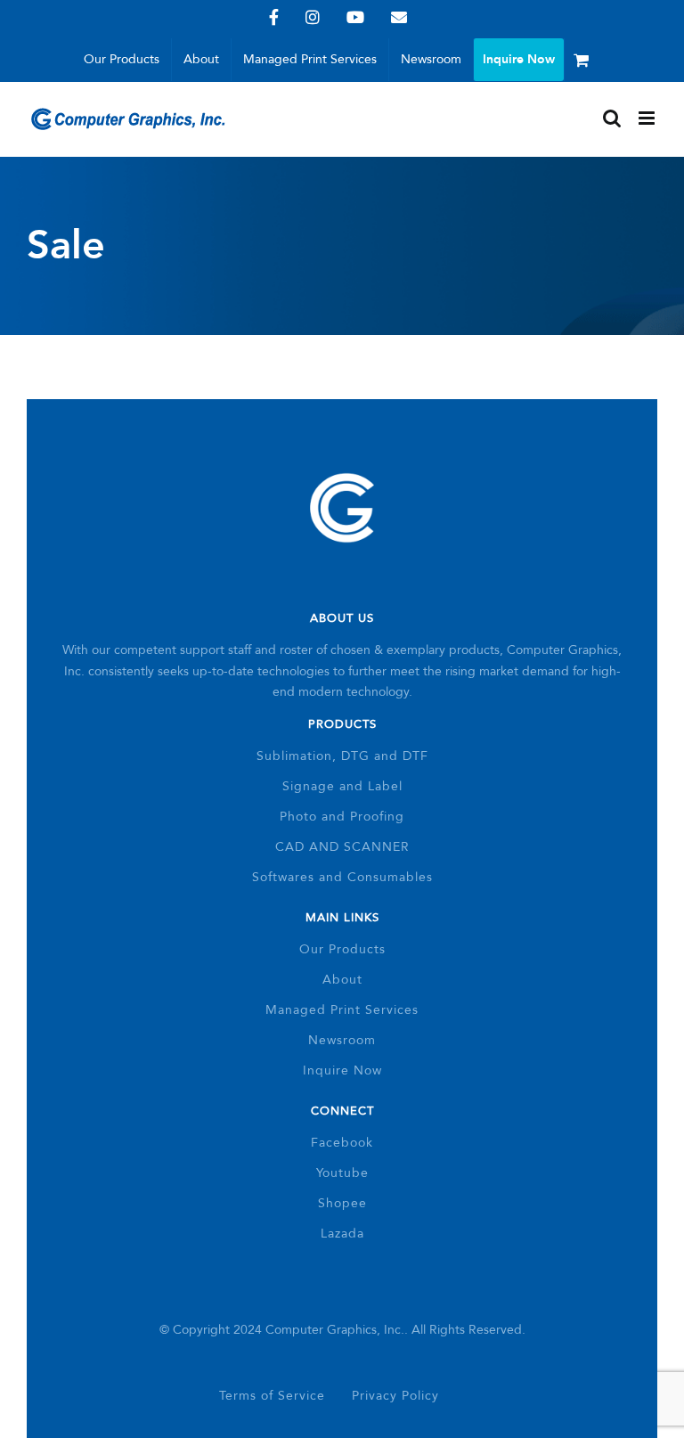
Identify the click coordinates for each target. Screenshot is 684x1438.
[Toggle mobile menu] (648, 118)
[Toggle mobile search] (612, 118)
